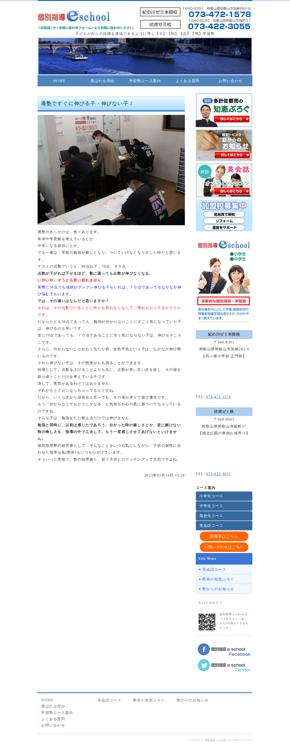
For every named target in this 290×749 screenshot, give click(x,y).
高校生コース (211, 516)
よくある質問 (188, 81)
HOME (59, 81)
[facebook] (224, 653)
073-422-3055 (218, 474)
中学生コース (211, 506)
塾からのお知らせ (218, 589)
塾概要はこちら (224, 536)
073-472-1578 (218, 397)
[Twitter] (224, 668)
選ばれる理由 (102, 81)
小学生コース (211, 496)
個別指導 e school (216, 740)
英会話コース (211, 525)
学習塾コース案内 (145, 81)
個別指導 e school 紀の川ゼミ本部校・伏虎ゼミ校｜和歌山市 (74, 16)
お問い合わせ (231, 81)
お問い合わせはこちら (224, 547)
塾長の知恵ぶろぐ (218, 579)
